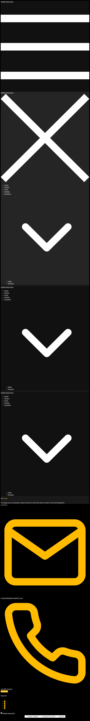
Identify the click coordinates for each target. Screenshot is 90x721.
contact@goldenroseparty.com (12, 598)
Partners (11, 284)
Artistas (7, 192)
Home (6, 185)
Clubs (10, 281)
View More (4, 691)
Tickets (6, 187)
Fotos (6, 190)
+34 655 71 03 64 (6, 689)
